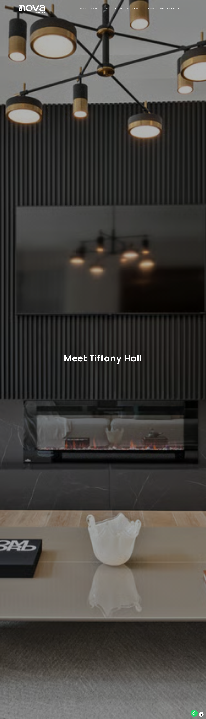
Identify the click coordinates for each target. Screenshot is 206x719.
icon (194, 713)
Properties (83, 9)
